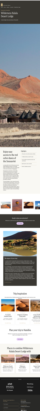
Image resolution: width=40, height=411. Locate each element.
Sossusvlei (11, 7)
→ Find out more (7, 282)
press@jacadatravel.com (25, 406)
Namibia (8, 7)
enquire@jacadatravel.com (25, 402)
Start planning (20, 339)
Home (2, 7)
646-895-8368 (23, 401)
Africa (5, 7)
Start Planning (20, 223)
